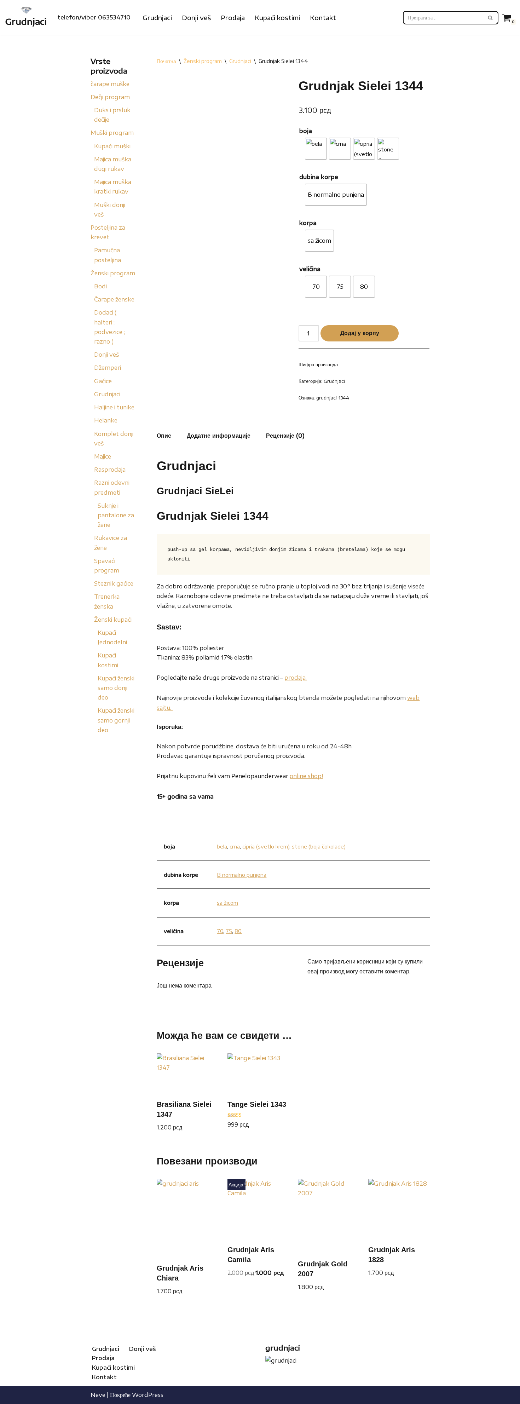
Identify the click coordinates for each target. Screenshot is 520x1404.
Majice (102, 456)
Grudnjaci (157, 18)
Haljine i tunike (114, 407)
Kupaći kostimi (277, 18)
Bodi (100, 286)
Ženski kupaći (113, 619)
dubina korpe (318, 176)
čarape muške (110, 83)
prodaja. (295, 677)
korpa (308, 222)
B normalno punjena (241, 874)
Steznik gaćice (113, 583)
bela (222, 846)
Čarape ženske (114, 299)
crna (235, 846)
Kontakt (323, 18)
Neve (98, 1394)
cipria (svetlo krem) (265, 846)
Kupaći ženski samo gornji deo (116, 720)
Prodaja (233, 18)
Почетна (166, 61)
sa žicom (227, 902)
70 (220, 931)
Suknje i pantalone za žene (116, 515)
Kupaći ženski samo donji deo (116, 688)
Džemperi (107, 367)
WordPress (147, 1394)
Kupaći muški (112, 146)
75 (229, 931)
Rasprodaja (110, 469)
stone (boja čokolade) (319, 846)
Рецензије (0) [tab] (285, 435)
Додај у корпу (359, 332)
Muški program (112, 132)
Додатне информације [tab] (218, 435)
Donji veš (196, 18)
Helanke (105, 420)
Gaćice (103, 381)
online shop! (306, 775)
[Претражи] (490, 17)
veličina (309, 268)
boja (305, 130)
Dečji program (110, 96)
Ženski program (113, 273)
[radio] (316, 148)
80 (238, 931)
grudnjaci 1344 (332, 398)
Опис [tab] (164, 435)
